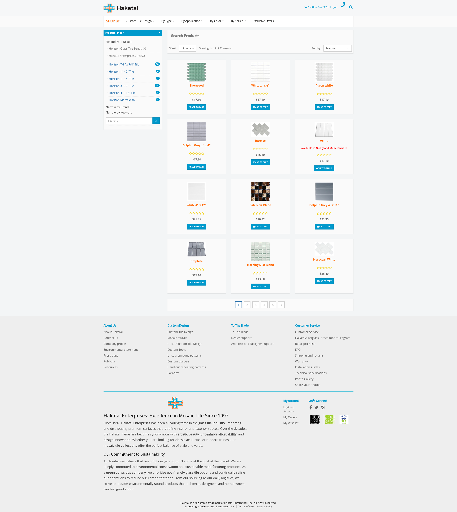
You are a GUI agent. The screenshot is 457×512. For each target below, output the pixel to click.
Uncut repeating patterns (184, 355)
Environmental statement (121, 350)
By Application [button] (191, 21)
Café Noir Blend (260, 205)
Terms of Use (246, 506)
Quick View (196, 72)
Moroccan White (324, 259)
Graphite (196, 261)
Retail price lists (305, 344)
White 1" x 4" (260, 85)
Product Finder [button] (114, 32)
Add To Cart (197, 107)
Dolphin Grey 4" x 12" (324, 205)
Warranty (301, 361)
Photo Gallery (304, 379)
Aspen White (324, 85)
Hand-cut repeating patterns (186, 367)
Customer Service (307, 332)
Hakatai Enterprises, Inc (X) (127, 56)
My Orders (290, 417)
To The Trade (239, 332)
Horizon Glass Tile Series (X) (127, 49)
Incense (260, 140)
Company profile (115, 344)
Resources (111, 367)
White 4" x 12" (197, 205)
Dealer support (241, 338)
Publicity (109, 361)
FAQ (297, 350)
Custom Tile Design (180, 332)
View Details (325, 168)
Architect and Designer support (252, 344)
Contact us (111, 338)
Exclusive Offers (263, 21)
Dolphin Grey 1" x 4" (196, 145)
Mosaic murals (177, 338)
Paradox (173, 373)
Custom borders (178, 361)
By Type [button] (166, 21)
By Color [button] (216, 21)
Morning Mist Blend (260, 265)
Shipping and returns (309, 355)
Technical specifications (311, 373)
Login (334, 7)
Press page (111, 355)
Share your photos (307, 385)
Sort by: (316, 48)
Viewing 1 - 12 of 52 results (215, 48)
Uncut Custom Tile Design (184, 344)
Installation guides (307, 367)
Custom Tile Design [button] (139, 21)
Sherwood (197, 85)
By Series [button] (237, 21)
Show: (172, 48)
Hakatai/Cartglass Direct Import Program (322, 338)
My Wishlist (290, 423)
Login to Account (288, 409)
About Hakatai (113, 332)
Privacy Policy (264, 506)
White (324, 141)
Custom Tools (176, 350)
